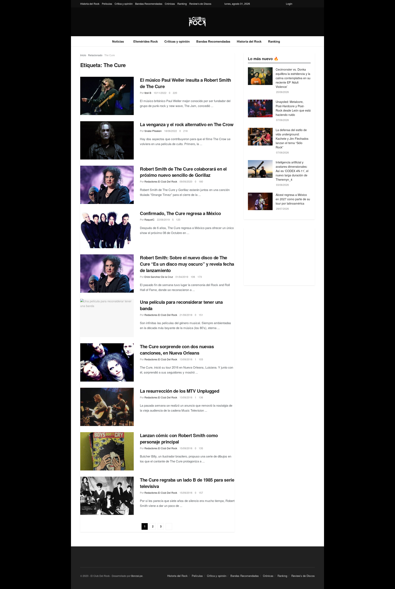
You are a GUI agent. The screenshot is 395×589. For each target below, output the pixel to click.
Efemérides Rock (145, 41)
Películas (107, 3)
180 (201, 181)
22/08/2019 (163, 219)
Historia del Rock (89, 3)
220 (175, 92)
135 (201, 448)
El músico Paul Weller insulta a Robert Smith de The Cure (185, 83)
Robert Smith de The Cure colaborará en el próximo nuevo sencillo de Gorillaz (183, 171)
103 (201, 359)
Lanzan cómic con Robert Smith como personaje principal (179, 438)
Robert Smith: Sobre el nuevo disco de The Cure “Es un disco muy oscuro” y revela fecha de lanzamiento (187, 264)
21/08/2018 (186, 315)
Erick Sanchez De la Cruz (158, 276)
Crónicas (170, 3)
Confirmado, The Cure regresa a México (180, 213)
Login (289, 3)
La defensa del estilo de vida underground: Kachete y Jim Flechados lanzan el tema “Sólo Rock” (292, 138)
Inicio (83, 55)
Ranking (182, 3)
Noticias (118, 41)
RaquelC (149, 219)
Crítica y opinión (124, 3)
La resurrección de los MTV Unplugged (179, 391)
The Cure (109, 55)
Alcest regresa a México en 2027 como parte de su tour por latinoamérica (293, 199)
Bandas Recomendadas (148, 3)
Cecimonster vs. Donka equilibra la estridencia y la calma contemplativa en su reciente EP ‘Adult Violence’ (293, 78)
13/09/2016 (186, 359)
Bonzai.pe (137, 575)
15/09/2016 (186, 448)
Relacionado (95, 55)
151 (201, 315)
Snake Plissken (153, 131)
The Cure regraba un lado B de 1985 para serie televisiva (187, 482)
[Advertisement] (279, 256)
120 (178, 219)
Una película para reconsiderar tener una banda (181, 305)
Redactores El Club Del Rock (160, 181)
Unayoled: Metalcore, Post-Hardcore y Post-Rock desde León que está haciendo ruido (293, 108)
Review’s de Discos (200, 3)
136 (201, 397)
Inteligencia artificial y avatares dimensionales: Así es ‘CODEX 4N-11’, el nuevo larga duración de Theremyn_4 (292, 171)
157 (201, 492)
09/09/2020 (186, 181)
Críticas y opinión (177, 41)
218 (185, 131)
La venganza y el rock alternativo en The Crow (186, 124)
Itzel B (147, 92)
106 (193, 276)
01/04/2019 (181, 276)
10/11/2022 (160, 92)
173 (200, 276)
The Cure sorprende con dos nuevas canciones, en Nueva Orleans (177, 349)
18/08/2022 (170, 131)
